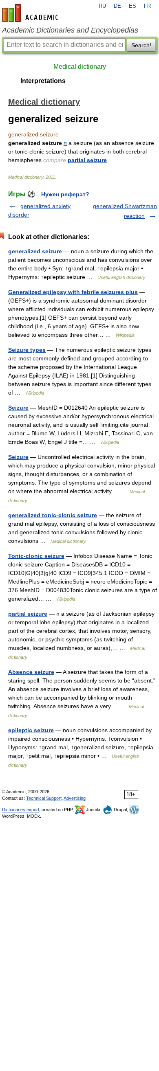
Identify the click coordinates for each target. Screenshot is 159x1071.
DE (117, 6)
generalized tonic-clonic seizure (52, 515)
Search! (141, 45)
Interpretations (43, 80)
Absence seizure (31, 672)
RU (102, 6)
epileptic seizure (31, 730)
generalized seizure (35, 251)
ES (132, 6)
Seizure (18, 407)
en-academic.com (31, 13)
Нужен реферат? (65, 194)
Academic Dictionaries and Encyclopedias (70, 30)
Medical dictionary (79, 66)
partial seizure (87, 160)
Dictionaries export (20, 809)
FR (147, 6)
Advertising (75, 798)
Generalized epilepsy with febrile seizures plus (73, 292)
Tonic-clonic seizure (36, 556)
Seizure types (27, 350)
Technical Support (44, 798)
